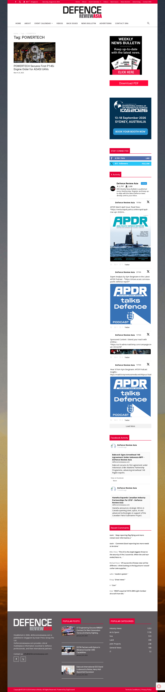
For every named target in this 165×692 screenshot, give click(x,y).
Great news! (119, 573)
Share (115, 481)
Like (148, 158)
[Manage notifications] (159, 686)
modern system (121, 568)
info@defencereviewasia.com (36, 654)
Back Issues (114, 2)
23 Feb (139, 272)
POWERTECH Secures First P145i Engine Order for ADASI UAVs (34, 67)
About (84, 2)
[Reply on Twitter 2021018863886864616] (112, 420)
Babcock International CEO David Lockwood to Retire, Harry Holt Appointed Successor (90, 669)
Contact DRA (147, 2)
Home (78, 2)
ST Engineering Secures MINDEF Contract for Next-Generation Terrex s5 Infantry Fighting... (90, 630)
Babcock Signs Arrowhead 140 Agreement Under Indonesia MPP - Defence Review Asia (128, 457)
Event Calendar (94, 2)
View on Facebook (117, 478)
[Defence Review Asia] (82, 12)
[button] (148, 23)
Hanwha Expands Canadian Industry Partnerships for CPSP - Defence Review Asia (128, 500)
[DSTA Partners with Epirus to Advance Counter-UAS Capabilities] (68, 650)
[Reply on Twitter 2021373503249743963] (112, 357)
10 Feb (139, 335)
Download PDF (128, 83)
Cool (114, 579)
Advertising (136, 2)
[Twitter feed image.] (130, 237)
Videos (106, 2)
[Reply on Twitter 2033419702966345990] (112, 264)
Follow (146, 163)
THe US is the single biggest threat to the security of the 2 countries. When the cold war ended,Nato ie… (129, 548)
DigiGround (70, 690)
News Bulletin (125, 2)
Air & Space (18, 62)
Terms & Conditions (132, 690)
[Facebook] (16, 2)
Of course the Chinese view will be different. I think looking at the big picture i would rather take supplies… (129, 559)
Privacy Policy (146, 690)
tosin (112, 537)
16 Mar (139, 202)
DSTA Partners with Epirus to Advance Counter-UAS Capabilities (88, 649)
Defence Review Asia (125, 202)
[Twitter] (20, 2)
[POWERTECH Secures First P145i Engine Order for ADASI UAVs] (34, 52)
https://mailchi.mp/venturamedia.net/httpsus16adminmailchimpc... (137, 374)
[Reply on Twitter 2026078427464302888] (112, 327)
